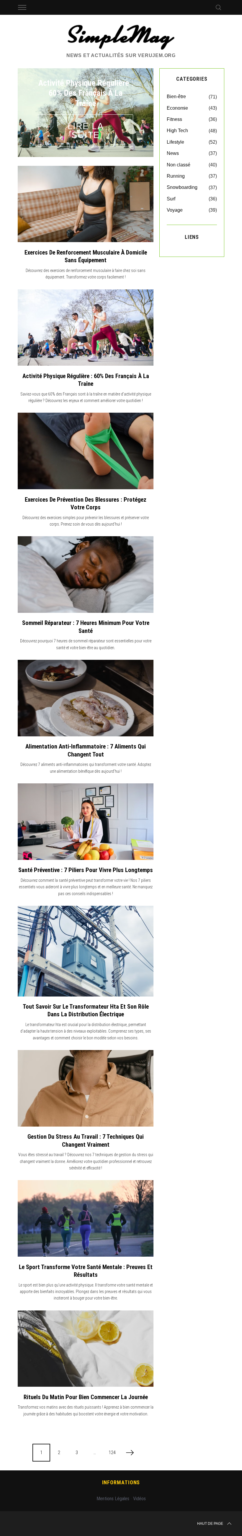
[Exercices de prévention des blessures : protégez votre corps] (85, 451)
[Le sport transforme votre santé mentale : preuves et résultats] (85, 1218)
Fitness (174, 119)
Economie (177, 108)
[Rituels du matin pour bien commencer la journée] (85, 1348)
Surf (171, 198)
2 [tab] (138, 108)
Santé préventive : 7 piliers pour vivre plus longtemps (85, 870)
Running (176, 176)
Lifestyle (175, 142)
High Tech (177, 130)
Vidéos (139, 1498)
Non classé (178, 164)
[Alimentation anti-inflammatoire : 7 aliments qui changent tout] (85, 698)
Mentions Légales (113, 1498)
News (173, 153)
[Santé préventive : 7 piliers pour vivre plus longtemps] (85, 821)
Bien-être (176, 96)
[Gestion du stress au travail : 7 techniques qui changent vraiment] (85, 1088)
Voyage (175, 210)
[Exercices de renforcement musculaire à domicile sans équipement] (85, 204)
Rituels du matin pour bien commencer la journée (86, 1397)
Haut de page (210, 1524)
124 (112, 1452)
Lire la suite (86, 130)
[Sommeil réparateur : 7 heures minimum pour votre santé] (85, 574)
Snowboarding (182, 187)
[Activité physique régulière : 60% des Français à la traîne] (85, 327)
